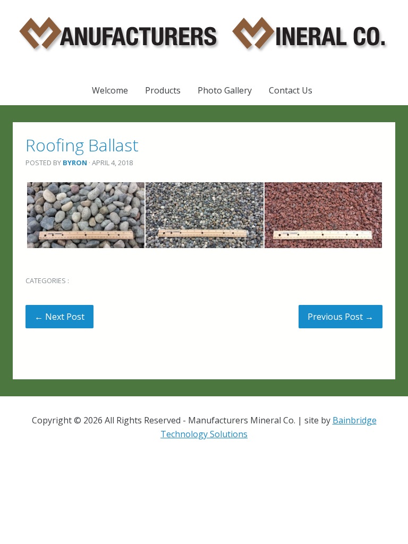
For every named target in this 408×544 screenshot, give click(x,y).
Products (163, 90)
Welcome (110, 90)
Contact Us (290, 90)
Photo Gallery (225, 90)
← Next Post (59, 316)
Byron (75, 162)
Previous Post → (340, 316)
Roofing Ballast (82, 144)
